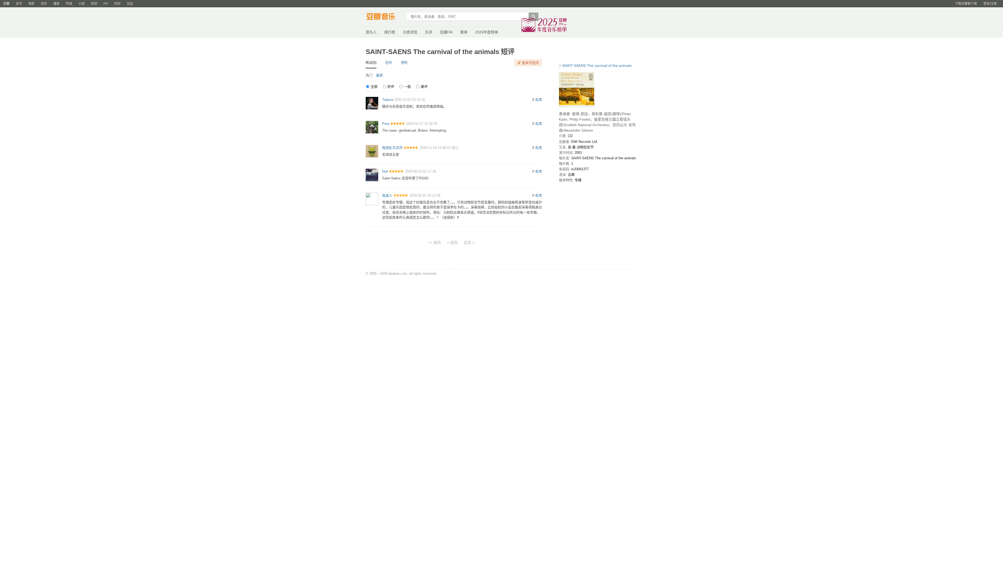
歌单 (464, 32)
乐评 (428, 32)
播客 (56, 3)
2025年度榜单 (486, 32)
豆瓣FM (446, 32)
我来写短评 (530, 63)
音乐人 (371, 32)
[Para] (372, 127)
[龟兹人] (372, 199)
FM (105, 3)
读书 (19, 3)
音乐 (44, 3)
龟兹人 (387, 195)
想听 (404, 62)
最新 (379, 75)
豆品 (130, 3)
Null (385, 171)
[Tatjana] (372, 103)
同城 (69, 3)
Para (385, 124)
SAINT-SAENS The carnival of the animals (597, 65)
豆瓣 (6, 3)
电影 (31, 3)
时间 (117, 3)
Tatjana (387, 100)
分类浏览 (410, 32)
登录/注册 (990, 3)
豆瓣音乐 (385, 17)
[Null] (372, 175)
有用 (538, 100)
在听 (388, 62)
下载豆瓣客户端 (966, 3)
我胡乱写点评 (392, 148)
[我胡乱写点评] (372, 151)
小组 (81, 3)
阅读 (94, 3)
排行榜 (389, 32)
